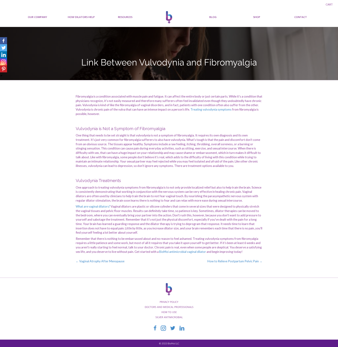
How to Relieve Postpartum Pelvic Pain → (234, 261)
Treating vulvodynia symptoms (210, 109)
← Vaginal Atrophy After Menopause (100, 261)
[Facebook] (3, 40)
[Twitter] (3, 47)
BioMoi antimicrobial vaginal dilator (182, 252)
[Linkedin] (3, 54)
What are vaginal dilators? (93, 206)
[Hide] (1, 75)
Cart (329, 4)
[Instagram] (3, 61)
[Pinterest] (3, 68)
